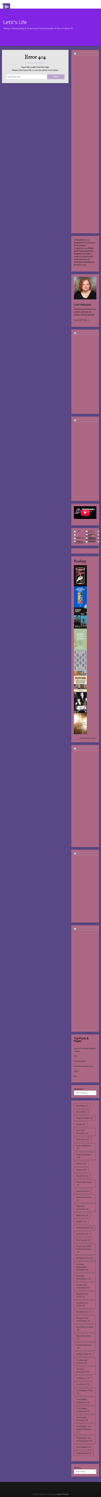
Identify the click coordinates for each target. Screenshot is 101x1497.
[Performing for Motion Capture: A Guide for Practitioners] (80, 628)
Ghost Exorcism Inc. (84, 1198)
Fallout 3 (81, 1164)
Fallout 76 (82, 1176)
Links (76, 1071)
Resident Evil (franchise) (82, 1286)
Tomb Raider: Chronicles (82, 1418)
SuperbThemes (62, 1494)
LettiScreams (79, 1061)
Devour (80, 1124)
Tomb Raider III (83, 1453)
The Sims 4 (83, 1384)
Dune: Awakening (83, 1147)
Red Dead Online (84, 1258)
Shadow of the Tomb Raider (83, 1319)
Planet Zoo (82, 1234)
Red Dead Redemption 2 (83, 1277)
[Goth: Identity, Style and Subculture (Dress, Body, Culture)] (80, 712)
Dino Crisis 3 (82, 1139)
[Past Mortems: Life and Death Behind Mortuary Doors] (80, 586)
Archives (77, 1468)
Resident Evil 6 (83, 1312)
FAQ (75, 1056)
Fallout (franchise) (83, 1156)
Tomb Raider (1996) (84, 1391)
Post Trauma (83, 1240)
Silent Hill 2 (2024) (83, 1337)
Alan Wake (82, 1106)
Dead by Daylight (84, 1118)
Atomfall (81, 1112)
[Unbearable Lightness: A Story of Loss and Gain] (80, 733)
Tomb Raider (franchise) (82, 1400)
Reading (80, 561)
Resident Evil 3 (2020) (82, 1304)
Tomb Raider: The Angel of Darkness (83, 1429)
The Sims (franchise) (82, 1370)
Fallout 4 (81, 1170)
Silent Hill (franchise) (84, 1328)
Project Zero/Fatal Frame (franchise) (83, 1249)
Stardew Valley (84, 1354)
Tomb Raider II (83, 1447)
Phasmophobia (84, 1228)
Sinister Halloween (84, 1346)
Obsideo (81, 1221)
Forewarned (82, 1191)
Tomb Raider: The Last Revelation (84, 1439)
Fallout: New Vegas (84, 1183)
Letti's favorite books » (87, 738)
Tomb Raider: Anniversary (82, 1409)
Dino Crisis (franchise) (82, 1131)
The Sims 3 (83, 1378)
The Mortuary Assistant (81, 1361)
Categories (78, 1089)
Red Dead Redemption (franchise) (82, 1267)
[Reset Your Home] (80, 649)
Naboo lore (82, 1215)
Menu (5, 4)
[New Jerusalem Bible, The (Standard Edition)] (80, 607)
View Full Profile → (81, 320)
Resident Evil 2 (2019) (82, 1295)
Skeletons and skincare (83, 1066)
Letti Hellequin (82, 304)
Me (75, 1076)
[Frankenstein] (80, 670)
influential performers (82, 1207)
